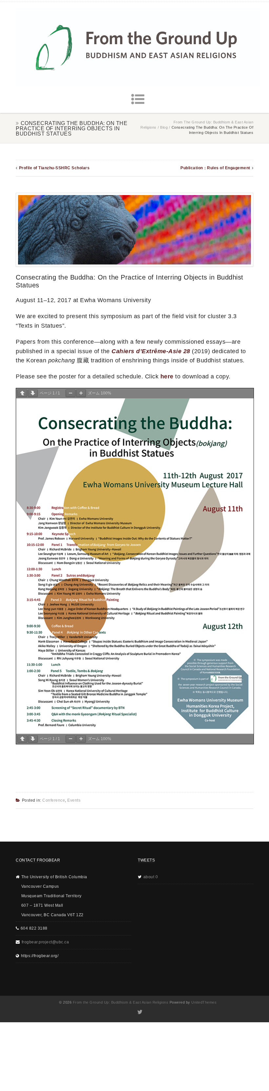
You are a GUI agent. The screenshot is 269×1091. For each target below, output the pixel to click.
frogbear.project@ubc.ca (45, 942)
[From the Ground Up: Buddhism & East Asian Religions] (138, 47)
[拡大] (81, 393)
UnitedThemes (204, 1002)
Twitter (139, 1012)
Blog (164, 127)
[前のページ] (22, 393)
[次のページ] (33, 393)
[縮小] (70, 393)
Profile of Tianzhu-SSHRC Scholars (54, 168)
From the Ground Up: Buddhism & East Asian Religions (121, 1002)
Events (73, 800)
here (167, 376)
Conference (53, 800)
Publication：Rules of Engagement (215, 168)
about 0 (150, 877)
